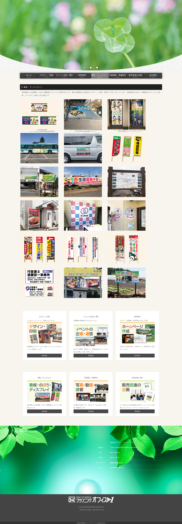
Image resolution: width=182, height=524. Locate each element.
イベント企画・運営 (64, 76)
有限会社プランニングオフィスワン (89, 522)
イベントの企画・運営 (90, 316)
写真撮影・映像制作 (117, 76)
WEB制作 (82, 76)
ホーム (29, 76)
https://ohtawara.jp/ (116, 462)
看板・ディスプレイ (99, 76)
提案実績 (91, 355)
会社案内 (153, 76)
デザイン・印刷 (46, 76)
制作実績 (44, 355)
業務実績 (137, 411)
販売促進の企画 (135, 76)
